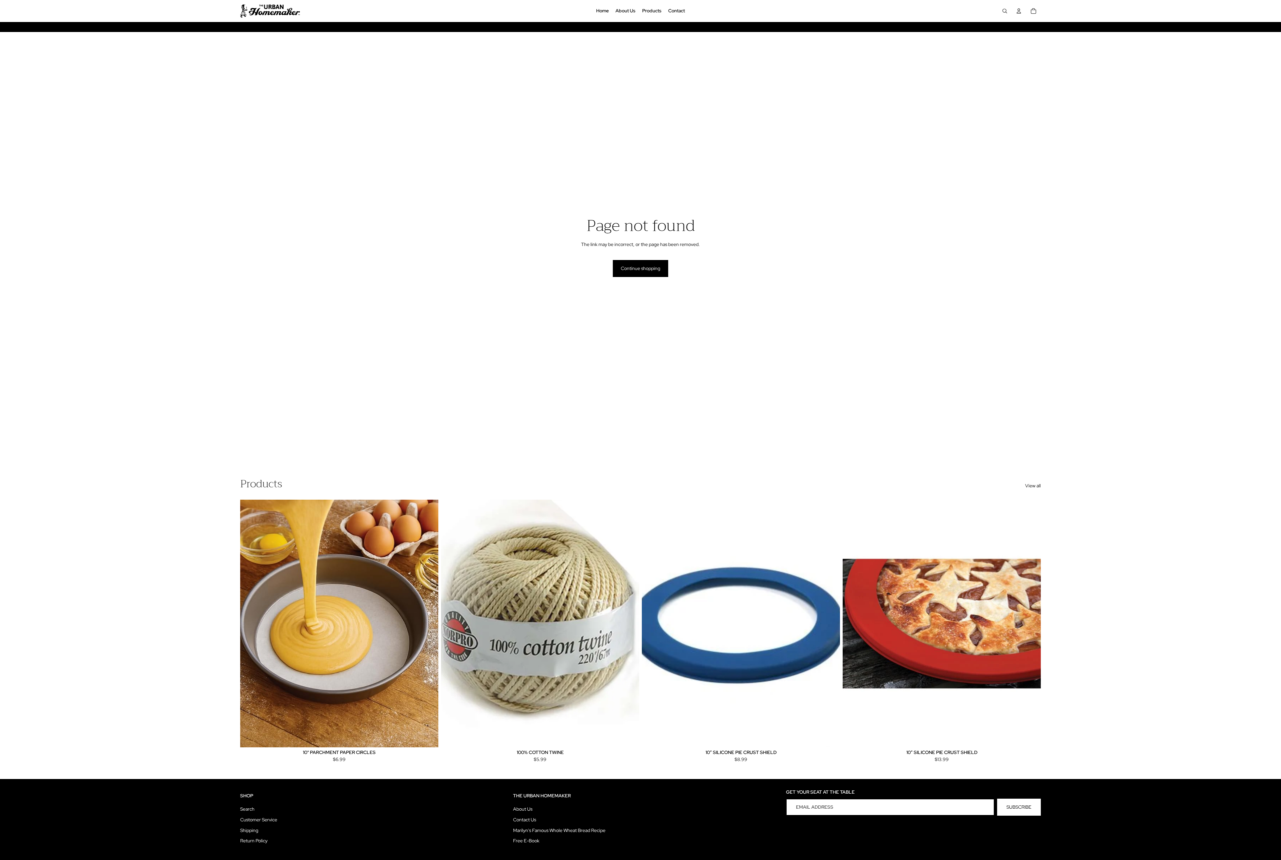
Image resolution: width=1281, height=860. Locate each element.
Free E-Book (526, 841)
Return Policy (254, 841)
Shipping (249, 830)
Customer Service (258, 820)
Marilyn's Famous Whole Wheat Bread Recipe (559, 830)
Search (247, 809)
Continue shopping (640, 268)
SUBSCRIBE (1018, 807)
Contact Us (524, 820)
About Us (522, 809)
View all (1033, 486)
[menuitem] (602, 11)
